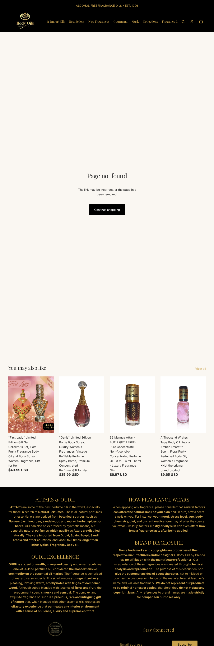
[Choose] (98, 426)
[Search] (183, 21)
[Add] (47, 426)
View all (200, 368)
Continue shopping (107, 209)
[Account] (191, 21)
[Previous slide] (114, 404)
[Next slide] (150, 404)
